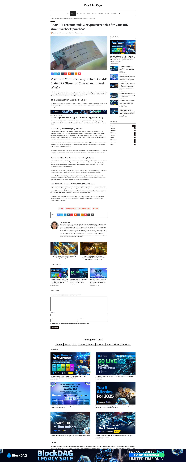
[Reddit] (69, 74)
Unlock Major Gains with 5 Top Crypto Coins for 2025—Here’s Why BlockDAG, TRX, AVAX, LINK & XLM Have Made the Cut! (127, 86)
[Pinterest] (65, 74)
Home (68, 13)
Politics (107, 13)
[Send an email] (60, 32)
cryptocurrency (71, 208)
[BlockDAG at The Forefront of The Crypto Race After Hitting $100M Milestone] (114, 95)
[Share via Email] (88, 215)
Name (52, 312)
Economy (82, 13)
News (112, 137)
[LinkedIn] (58, 74)
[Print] (92, 215)
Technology (114, 13)
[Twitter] (55, 74)
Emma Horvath (56, 32)
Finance (88, 13)
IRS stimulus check (85, 208)
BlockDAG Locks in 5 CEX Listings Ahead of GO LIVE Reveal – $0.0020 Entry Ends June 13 (78, 281)
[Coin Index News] (93, 5)
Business (94, 13)
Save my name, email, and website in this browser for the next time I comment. (70, 323)
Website (82, 318)
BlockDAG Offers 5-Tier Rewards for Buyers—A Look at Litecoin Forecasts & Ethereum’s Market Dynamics (98, 281)
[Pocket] (79, 74)
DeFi (77, 13)
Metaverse (101, 13)
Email (52, 318)
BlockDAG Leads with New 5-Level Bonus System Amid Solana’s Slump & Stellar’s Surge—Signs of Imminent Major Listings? (59, 281)
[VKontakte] (72, 74)
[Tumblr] (62, 74)
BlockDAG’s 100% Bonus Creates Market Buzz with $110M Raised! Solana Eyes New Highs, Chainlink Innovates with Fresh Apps (127, 112)
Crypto (73, 13)
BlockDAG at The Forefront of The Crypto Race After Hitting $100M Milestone (127, 95)
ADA (62, 208)
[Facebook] (52, 74)
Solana (96, 208)
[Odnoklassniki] (76, 74)
